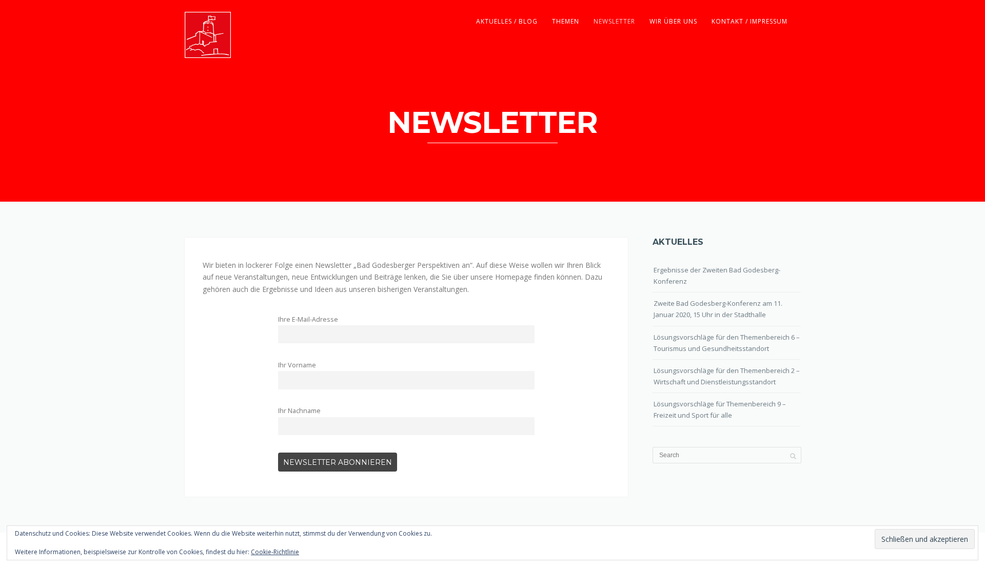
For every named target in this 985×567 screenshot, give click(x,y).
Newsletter (614, 21)
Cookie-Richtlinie (275, 552)
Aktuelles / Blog (507, 21)
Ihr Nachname (299, 410)
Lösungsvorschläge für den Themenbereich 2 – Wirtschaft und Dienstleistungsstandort (727, 376)
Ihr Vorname (297, 365)
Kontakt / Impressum (749, 21)
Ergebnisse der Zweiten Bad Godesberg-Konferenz (717, 275)
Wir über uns (673, 21)
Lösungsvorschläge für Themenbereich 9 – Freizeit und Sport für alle (720, 409)
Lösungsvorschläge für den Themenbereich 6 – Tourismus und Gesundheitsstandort (727, 343)
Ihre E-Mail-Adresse (308, 319)
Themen (565, 21)
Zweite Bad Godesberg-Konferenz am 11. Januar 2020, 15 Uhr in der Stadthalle (718, 309)
